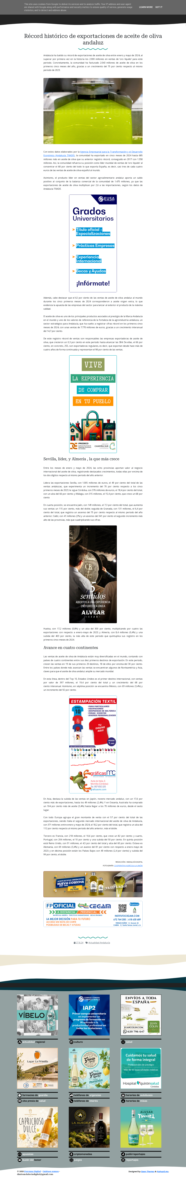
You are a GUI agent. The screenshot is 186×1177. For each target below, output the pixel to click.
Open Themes (147, 1171)
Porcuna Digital (32, 1171)
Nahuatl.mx (162, 1171)
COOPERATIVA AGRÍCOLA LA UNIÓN (128, 865)
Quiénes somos (51, 1171)
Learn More (146, 7)
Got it (158, 7)
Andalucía (105, 942)
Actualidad (94, 942)
